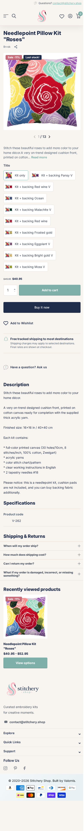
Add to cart (50, 290)
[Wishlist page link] (62, 16)
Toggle (40, 734)
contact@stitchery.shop (67, 3)
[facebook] (24, 768)
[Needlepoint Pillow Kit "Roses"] (25, 617)
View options (25, 663)
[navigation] (49, 137)
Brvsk (7, 46)
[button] (15, 286)
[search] (14, 16)
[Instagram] (5, 768)
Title (6, 165)
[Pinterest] (15, 768)
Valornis (67, 780)
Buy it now (42, 307)
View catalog (5, 16)
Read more (39, 157)
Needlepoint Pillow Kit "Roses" (19, 646)
